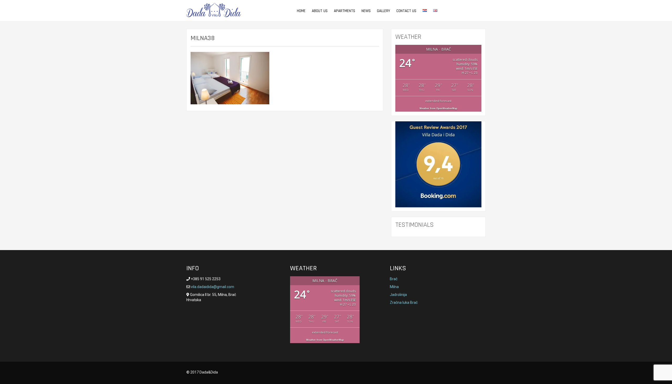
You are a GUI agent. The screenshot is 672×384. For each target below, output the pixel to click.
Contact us (406, 10)
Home (301, 10)
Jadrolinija (398, 295)
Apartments (344, 10)
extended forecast (438, 101)
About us (320, 10)
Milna (394, 287)
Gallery (383, 10)
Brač (393, 279)
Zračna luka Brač (404, 302)
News (366, 10)
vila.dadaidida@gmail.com (212, 287)
